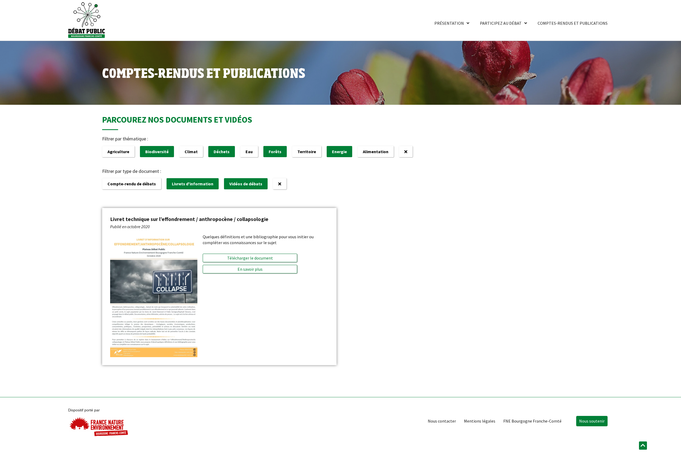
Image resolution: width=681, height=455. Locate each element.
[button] (250, 269)
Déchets (222, 151)
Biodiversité (157, 151)
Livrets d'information (192, 183)
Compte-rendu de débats (131, 183)
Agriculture (118, 151)
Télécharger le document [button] (250, 258)
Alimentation (375, 151)
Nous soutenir (592, 421)
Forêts (275, 151)
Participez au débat (501, 23)
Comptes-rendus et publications (573, 23)
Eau (249, 151)
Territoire (306, 151)
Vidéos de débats (245, 183)
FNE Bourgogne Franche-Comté (532, 421)
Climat (191, 151)
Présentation (449, 23)
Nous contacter (442, 421)
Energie (339, 151)
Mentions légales (479, 421)
